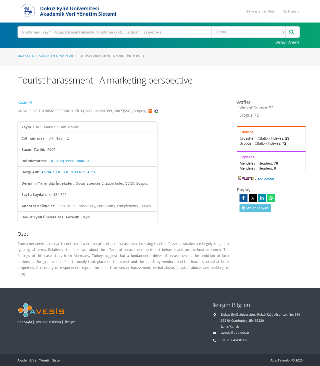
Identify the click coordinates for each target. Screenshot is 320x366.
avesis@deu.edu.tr (235, 332)
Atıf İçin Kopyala (256, 208)
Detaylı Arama (287, 42)
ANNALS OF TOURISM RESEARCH (68, 172)
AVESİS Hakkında (48, 322)
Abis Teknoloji (280, 360)
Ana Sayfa (26, 56)
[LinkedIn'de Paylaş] (262, 198)
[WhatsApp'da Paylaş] (271, 198)
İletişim (70, 322)
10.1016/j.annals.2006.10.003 (72, 160)
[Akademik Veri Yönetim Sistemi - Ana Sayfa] (28, 11)
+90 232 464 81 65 (234, 340)
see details (266, 178)
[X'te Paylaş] (253, 198)
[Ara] (291, 32)
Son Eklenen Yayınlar (56, 56)
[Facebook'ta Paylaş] (244, 198)
